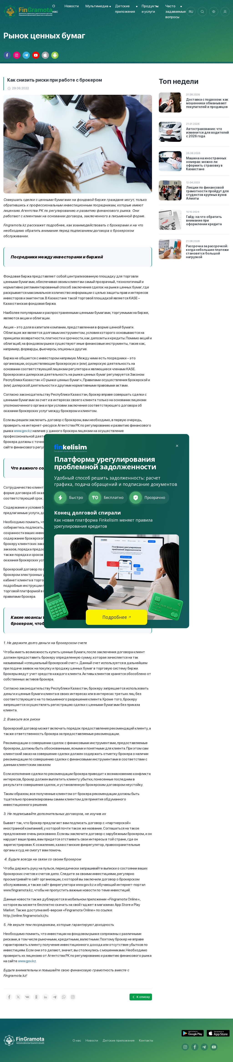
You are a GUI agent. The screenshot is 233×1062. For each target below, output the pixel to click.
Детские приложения (118, 1040)
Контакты (146, 1040)
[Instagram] (72, 997)
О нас (77, 1040)
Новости (72, 6)
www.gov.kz (23, 431)
